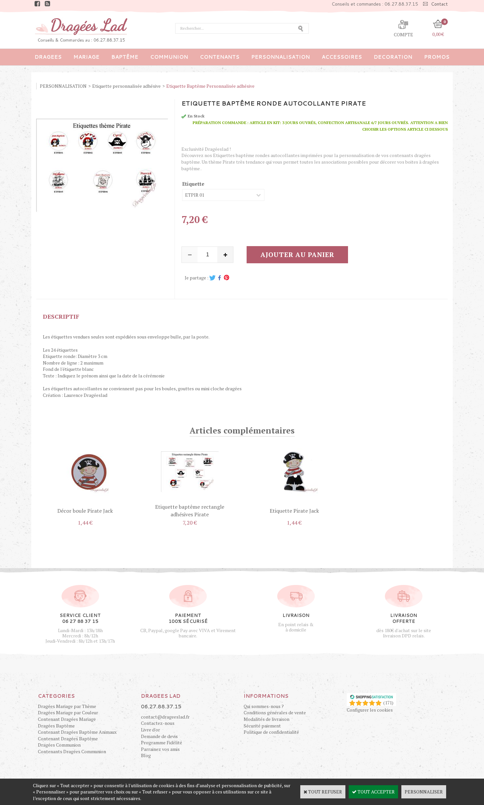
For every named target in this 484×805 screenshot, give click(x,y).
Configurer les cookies (370, 710)
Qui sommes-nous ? (264, 706)
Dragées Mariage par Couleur (68, 712)
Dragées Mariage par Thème (67, 706)
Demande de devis (159, 736)
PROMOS (436, 56)
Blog (146, 755)
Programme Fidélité (161, 742)
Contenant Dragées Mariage (67, 719)
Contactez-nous (158, 723)
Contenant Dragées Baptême (68, 738)
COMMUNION (169, 56)
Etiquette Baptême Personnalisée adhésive (210, 86)
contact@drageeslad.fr (165, 717)
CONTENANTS (219, 56)
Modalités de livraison (266, 719)
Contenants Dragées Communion (72, 751)
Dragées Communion (59, 745)
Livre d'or (150, 729)
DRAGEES (48, 56)
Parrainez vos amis (160, 749)
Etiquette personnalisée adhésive (126, 86)
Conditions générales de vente (275, 712)
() (388, 702)
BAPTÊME (124, 56)
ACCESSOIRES (342, 56)
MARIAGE (86, 56)
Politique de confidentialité (271, 732)
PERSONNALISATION (280, 56)
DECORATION (393, 56)
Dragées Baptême (56, 726)
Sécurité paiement (262, 726)
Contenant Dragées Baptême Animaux (77, 732)
